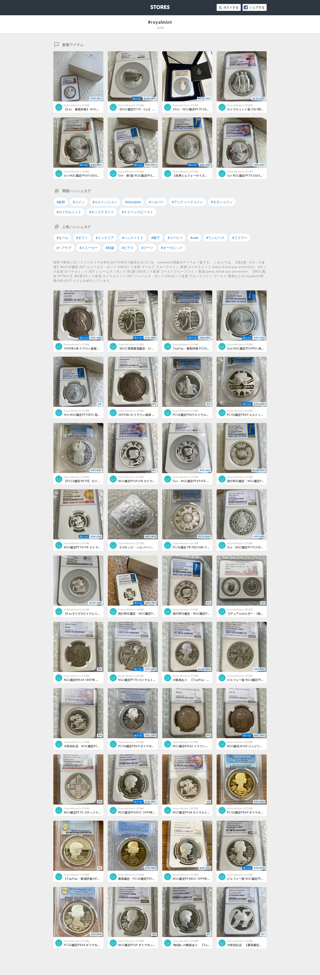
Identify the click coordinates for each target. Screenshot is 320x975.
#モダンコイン (221, 202)
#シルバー (156, 202)
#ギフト (82, 238)
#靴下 (155, 238)
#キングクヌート (101, 212)
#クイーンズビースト (137, 212)
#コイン (79, 202)
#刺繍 (110, 248)
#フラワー (239, 238)
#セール (62, 238)
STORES (153, 6)
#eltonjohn (133, 202)
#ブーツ (147, 248)
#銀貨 (61, 202)
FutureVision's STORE (77, 105)
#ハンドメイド (132, 238)
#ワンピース (215, 238)
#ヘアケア (64, 248)
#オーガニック (172, 248)
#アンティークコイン (187, 202)
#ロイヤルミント (69, 212)
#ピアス (128, 248)
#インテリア (105, 238)
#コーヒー (175, 238)
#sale (194, 238)
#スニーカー (88, 248)
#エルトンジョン (105, 202)
